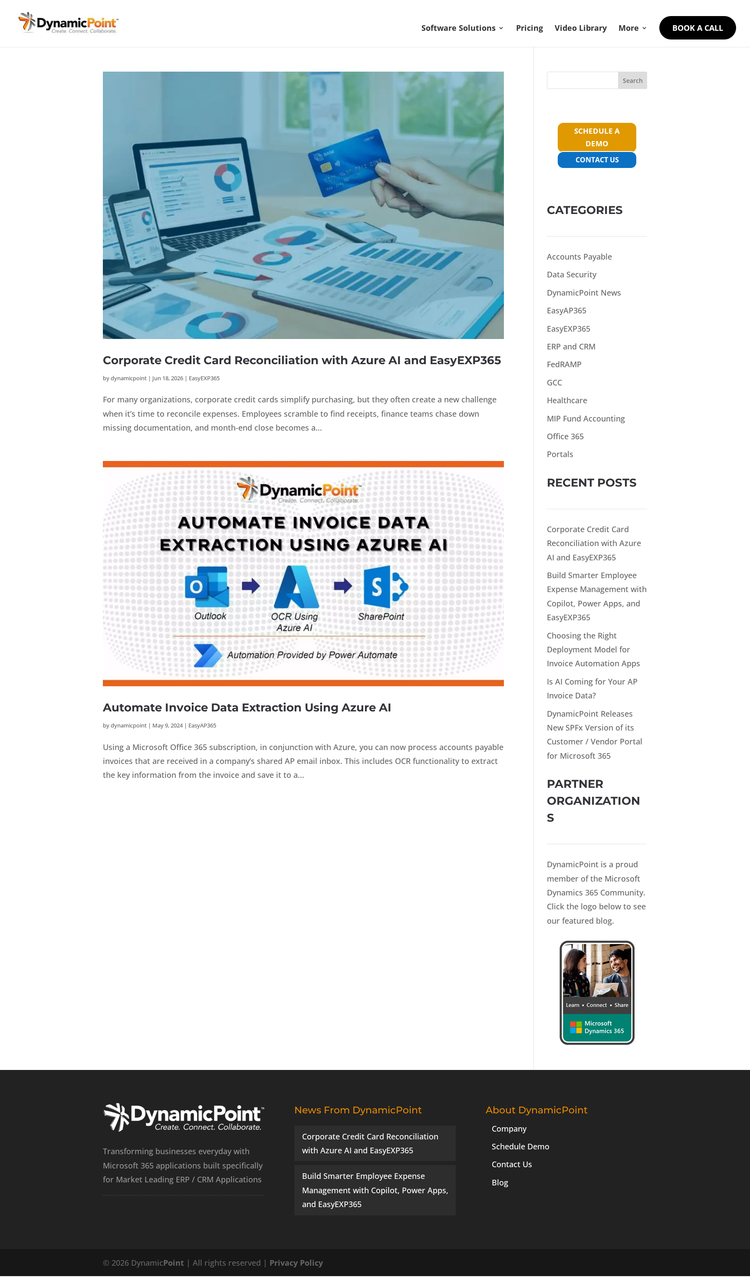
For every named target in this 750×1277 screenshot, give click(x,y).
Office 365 (565, 436)
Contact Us (512, 1164)
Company (509, 1128)
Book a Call (697, 28)
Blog (500, 1182)
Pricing (529, 29)
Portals (560, 454)
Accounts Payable (579, 256)
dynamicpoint (129, 378)
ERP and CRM (571, 346)
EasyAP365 (202, 725)
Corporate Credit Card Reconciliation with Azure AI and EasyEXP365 (302, 360)
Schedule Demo (520, 1146)
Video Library (581, 29)
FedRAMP (564, 364)
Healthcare (567, 400)
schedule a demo (597, 137)
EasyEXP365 (204, 378)
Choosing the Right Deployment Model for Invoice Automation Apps (593, 649)
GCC (554, 382)
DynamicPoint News (584, 292)
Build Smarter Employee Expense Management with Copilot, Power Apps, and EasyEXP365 (375, 1190)
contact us (597, 160)
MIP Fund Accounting (586, 418)
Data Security (571, 274)
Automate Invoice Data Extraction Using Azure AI (247, 707)
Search (633, 80)
